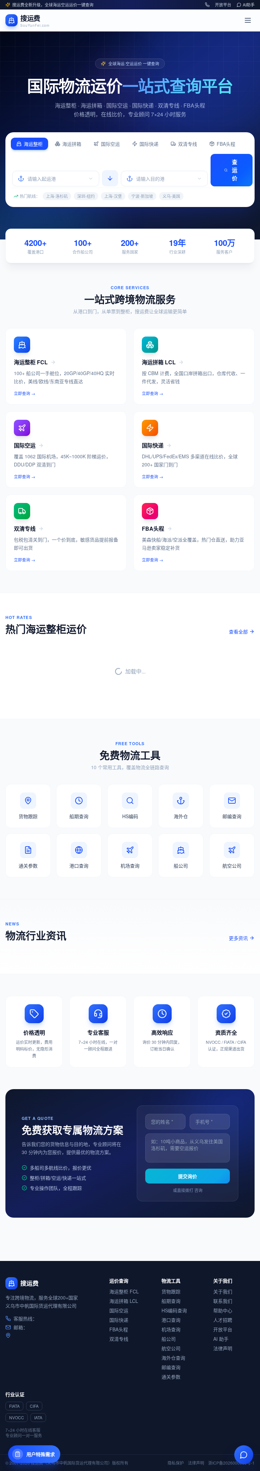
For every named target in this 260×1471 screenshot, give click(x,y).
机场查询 (170, 1329)
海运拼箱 (71, 143)
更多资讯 (238, 938)
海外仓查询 (173, 1357)
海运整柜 (33, 143)
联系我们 (222, 1300)
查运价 (234, 170)
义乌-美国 (171, 196)
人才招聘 (222, 1319)
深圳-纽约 (86, 196)
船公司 (168, 1338)
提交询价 (187, 1176)
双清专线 (187, 143)
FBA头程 (226, 143)
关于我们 (222, 1291)
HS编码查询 (174, 1310)
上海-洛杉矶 (57, 196)
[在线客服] (243, 1454)
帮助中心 (222, 1310)
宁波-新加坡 (142, 196)
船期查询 (170, 1300)
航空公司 (170, 1348)
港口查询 (170, 1319)
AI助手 (249, 4)
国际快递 (148, 143)
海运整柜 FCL (124, 1291)
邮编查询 (170, 1367)
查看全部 (238, 631)
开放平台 (223, 4)
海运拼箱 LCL (123, 1300)
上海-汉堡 (113, 196)
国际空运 (110, 143)
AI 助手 (221, 1338)
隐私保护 (176, 1463)
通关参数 (170, 1376)
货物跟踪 (170, 1291)
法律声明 (222, 1348)
